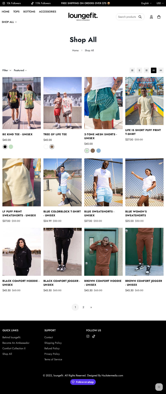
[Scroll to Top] (159, 376)
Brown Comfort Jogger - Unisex (143, 283)
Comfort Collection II (13, 348)
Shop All (7, 354)
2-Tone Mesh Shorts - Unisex (100, 136)
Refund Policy (51, 348)
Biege (46, 147)
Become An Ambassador (15, 343)
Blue (98, 151)
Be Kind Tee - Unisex (17, 134)
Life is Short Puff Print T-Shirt (143, 132)
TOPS (16, 11)
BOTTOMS (29, 11)
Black (5, 147)
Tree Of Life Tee (55, 134)
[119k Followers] (93, 336)
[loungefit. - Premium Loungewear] (83, 17)
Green (11, 147)
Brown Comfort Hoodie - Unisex (102, 283)
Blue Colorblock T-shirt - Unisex (62, 213)
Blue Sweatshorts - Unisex (99, 213)
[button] (159, 17)
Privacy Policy (52, 354)
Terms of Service (53, 359)
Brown (52, 147)
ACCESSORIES (47, 11)
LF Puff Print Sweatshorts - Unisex (19, 213)
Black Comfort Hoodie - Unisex (20, 283)
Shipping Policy (53, 343)
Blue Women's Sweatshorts (136, 213)
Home (75, 50)
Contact (48, 337)
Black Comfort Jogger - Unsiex (61, 283)
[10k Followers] (87, 336)
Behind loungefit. (11, 337)
